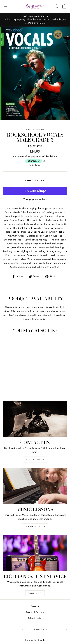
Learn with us (35, 526)
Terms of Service (35, 612)
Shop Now (35, 593)
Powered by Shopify (35, 640)
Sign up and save (35, 629)
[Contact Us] (35, 419)
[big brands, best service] (35, 553)
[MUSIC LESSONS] (35, 486)
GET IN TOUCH (35, 459)
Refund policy (35, 618)
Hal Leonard (35, 129)
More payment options (35, 199)
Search (35, 606)
